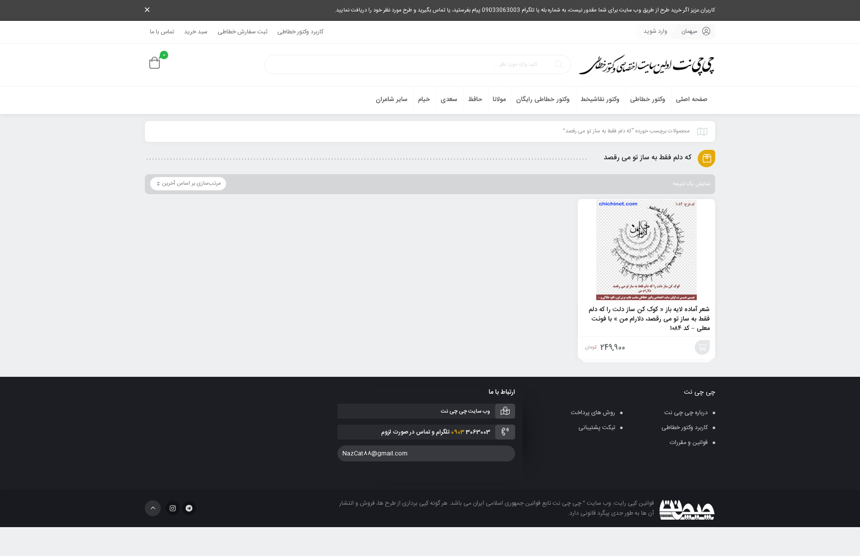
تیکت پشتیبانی (596, 428)
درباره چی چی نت (686, 413)
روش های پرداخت (593, 413)
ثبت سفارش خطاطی (242, 32)
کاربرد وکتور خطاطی (300, 32)
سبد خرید (196, 32)
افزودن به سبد (702, 347)
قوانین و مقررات (689, 442)
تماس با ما (162, 32)
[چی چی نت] (646, 65)
